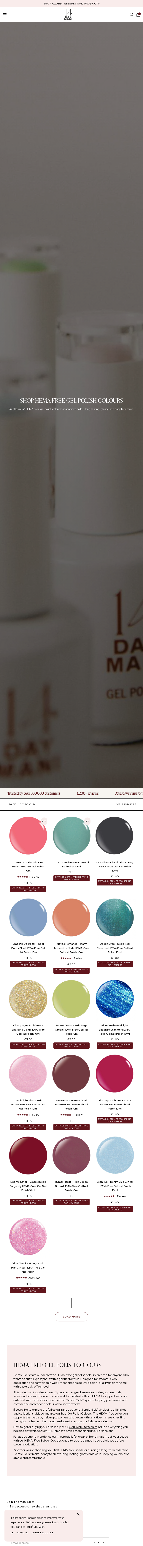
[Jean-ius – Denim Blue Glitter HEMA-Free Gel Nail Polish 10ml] (114, 1156)
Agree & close (43, 1532)
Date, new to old (22, 804)
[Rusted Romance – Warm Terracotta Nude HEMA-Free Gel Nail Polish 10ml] (71, 918)
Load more (71, 1316)
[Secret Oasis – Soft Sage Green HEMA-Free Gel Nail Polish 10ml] (71, 999)
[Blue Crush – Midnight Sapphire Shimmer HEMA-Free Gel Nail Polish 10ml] (114, 999)
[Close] (78, 1514)
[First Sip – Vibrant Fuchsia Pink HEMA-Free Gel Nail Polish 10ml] (114, 1074)
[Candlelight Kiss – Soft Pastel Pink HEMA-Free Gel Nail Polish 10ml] (28, 1074)
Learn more (19, 1532)
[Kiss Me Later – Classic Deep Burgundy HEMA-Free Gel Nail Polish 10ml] (28, 1156)
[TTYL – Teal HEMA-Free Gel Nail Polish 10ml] (71, 836)
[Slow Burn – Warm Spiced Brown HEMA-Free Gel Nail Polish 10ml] (71, 1074)
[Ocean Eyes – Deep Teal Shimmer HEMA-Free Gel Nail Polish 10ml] (114, 918)
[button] (138, 14)
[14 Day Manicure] (68, 14)
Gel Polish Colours (80, 1413)
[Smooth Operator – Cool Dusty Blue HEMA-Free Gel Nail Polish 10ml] (28, 918)
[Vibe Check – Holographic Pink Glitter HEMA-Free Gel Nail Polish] (28, 1237)
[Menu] (4, 14)
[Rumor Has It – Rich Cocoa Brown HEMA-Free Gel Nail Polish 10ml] (71, 1156)
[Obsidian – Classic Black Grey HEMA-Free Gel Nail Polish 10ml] (114, 836)
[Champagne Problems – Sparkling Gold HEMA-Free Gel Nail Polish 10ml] (28, 999)
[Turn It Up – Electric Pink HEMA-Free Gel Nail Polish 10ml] (28, 836)
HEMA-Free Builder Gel (39, 1440)
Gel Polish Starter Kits (83, 1427)
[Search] (131, 14)
